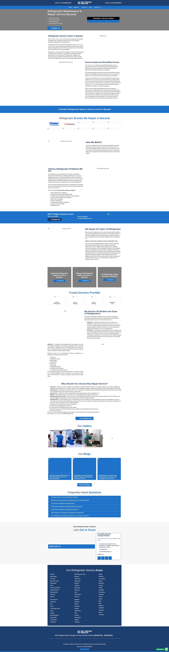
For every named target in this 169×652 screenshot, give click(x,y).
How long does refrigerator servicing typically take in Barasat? (66, 506)
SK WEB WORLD (87, 646)
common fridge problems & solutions (66, 190)
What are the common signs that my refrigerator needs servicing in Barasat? (70, 500)
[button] (49, 438)
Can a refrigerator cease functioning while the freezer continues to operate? (70, 515)
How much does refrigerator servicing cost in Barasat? (64, 509)
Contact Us (97, 7)
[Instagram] (103, 558)
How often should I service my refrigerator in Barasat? (64, 497)
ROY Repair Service (54, 39)
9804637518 (98, 635)
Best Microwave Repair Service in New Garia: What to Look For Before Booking (60, 477)
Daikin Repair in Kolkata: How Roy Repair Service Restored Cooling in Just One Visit (108, 477)
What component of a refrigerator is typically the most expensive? (67, 512)
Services (76, 7)
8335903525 (108, 635)
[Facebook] (99, 558)
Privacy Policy (97, 644)
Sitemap (104, 644)
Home (70, 7)
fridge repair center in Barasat (92, 84)
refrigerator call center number (56, 413)
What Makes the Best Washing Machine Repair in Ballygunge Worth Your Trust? (83, 477)
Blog (90, 7)
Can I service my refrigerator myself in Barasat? (63, 503)
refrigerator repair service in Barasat (72, 178)
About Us (84, 7)
